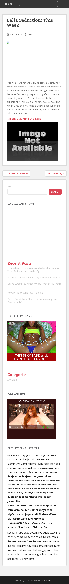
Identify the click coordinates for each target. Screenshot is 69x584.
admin (30, 34)
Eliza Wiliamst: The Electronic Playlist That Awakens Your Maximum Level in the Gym (34, 270)
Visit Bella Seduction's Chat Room (24, 118)
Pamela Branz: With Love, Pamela (25, 292)
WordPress (49, 580)
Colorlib (28, 580)
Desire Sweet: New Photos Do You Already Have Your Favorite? (32, 300)
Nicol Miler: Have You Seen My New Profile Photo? (33, 277)
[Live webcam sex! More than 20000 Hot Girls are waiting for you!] (31, 340)
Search (11, 186)
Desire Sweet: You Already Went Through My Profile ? (34, 285)
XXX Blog (13, 4)
